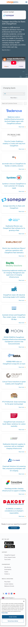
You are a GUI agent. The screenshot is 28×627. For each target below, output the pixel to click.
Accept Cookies (13, 616)
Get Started (14, 527)
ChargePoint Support (9, 555)
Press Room (7, 581)
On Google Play (9, 546)
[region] (13, 612)
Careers (6, 571)
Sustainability (7, 569)
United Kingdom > (9, 598)
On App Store (9, 543)
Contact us (7, 574)
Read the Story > (6, 50)
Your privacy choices (13, 621)
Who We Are (7, 567)
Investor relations (8, 584)
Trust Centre (7, 559)
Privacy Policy (5, 612)
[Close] (24, 601)
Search (25, 103)
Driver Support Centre (9, 557)
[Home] (12, 2)
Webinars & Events (9, 586)
